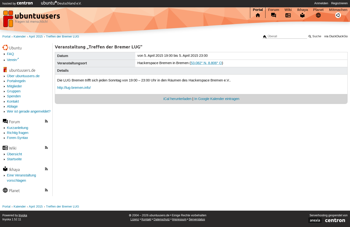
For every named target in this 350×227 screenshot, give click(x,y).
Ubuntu (15, 48)
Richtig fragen (17, 133)
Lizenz (134, 219)
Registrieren (339, 3)
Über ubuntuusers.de (23, 76)
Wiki (288, 9)
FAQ (10, 54)
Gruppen (13, 91)
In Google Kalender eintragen (216, 99)
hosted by (9, 3)
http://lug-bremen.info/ (74, 88)
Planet (318, 9)
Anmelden (321, 3)
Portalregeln (16, 81)
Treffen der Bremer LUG (62, 36)
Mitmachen (338, 9)
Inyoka (23, 215)
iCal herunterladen (177, 99)
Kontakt (13, 101)
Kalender (20, 36)
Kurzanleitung (17, 128)
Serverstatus (197, 219)
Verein (12, 60)
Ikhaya (302, 9)
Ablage (12, 106)
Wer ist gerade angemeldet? (28, 111)
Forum (273, 9)
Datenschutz (162, 219)
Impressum (179, 219)
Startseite (14, 159)
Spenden (14, 96)
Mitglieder (14, 86)
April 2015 (36, 36)
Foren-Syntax (17, 138)
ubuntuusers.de (22, 70)
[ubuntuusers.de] (32, 20)
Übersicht (14, 154)
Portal (258, 9)
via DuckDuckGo (336, 36)
